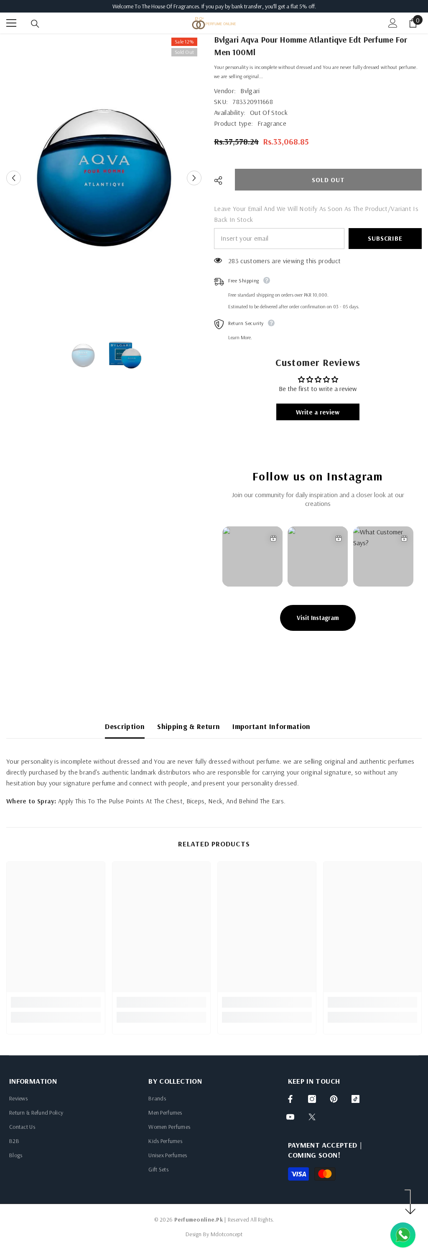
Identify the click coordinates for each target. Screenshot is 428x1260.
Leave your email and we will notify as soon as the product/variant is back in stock (316, 214)
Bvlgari (250, 90)
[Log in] (392, 23)
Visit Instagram (318, 618)
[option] (103, 177)
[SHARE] (221, 180)
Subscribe (385, 238)
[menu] (11, 23)
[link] (56, 1002)
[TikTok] (355, 1099)
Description (125, 726)
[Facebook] (290, 1099)
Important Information (271, 726)
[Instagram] (312, 1099)
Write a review (317, 412)
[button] (13, 177)
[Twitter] (312, 1117)
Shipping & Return (188, 726)
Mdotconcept (226, 1234)
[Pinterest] (333, 1099)
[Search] (35, 24)
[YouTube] (290, 1117)
